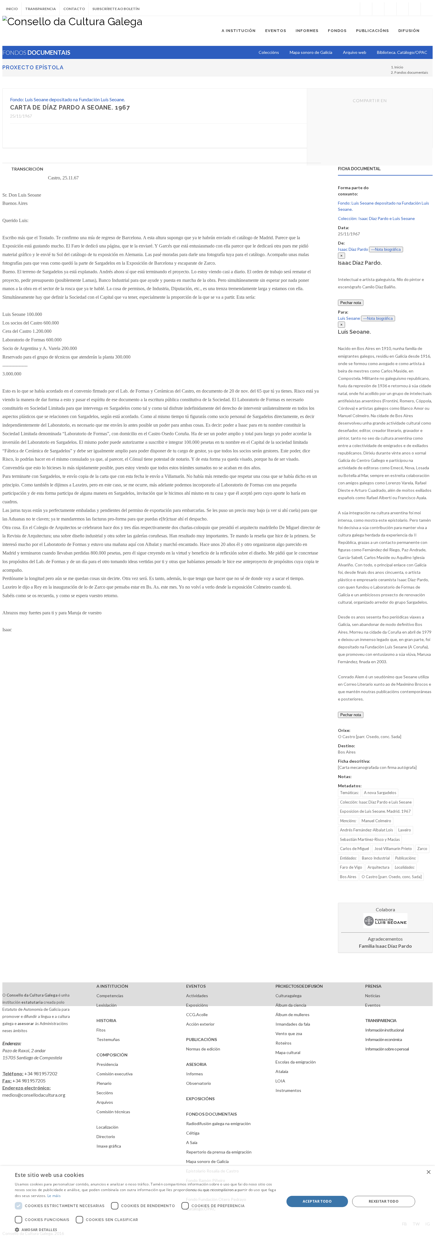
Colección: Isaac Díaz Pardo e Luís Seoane (376, 218)
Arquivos (104, 1102)
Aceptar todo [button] (317, 1201)
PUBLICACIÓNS (201, 1039)
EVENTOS (196, 986)
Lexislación (106, 1005)
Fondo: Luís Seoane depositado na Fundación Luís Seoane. (67, 99)
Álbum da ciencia (291, 1005)
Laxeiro (404, 830)
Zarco (422, 848)
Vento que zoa (289, 1033)
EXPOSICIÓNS (200, 1098)
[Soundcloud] (390, 8)
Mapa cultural (288, 1052)
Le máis (54, 1195)
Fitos (101, 1029)
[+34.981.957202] (414, 8)
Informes (194, 1073)
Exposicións (197, 1005)
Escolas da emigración (296, 1061)
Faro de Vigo (351, 867)
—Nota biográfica (386, 249)
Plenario (104, 1083)
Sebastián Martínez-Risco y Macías (370, 839)
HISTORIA (106, 1020)
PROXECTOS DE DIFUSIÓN (299, 986)
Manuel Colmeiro (376, 820)
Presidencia (107, 1064)
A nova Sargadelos (380, 792)
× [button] (428, 1172)
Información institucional (384, 1029)
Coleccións (269, 52)
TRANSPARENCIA (380, 1020)
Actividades (197, 995)
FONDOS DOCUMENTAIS (211, 1113)
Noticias (372, 995)
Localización (107, 1127)
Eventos (373, 1005)
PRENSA (373, 986)
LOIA (280, 1080)
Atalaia (282, 1071)
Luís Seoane (349, 318)
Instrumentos (288, 1090)
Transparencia (40, 9)
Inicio (12, 9)
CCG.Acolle (197, 1014)
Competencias (109, 995)
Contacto (74, 9)
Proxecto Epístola (33, 67)
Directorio (105, 1136)
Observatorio (198, 1083)
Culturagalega (289, 995)
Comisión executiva (114, 1073)
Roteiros (283, 1042)
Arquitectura (378, 867)
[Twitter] (378, 8)
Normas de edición (203, 1048)
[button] (145, 1230)
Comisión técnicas (113, 1111)
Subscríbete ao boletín (115, 9)
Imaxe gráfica (108, 1145)
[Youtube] (402, 8)
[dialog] (217, 1201)
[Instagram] (354, 8)
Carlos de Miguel (354, 848)
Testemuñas (108, 1039)
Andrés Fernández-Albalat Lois (366, 830)
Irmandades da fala (293, 1023)
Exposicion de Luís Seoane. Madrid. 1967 (375, 811)
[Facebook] (366, 8)
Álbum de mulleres (293, 1014)
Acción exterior (200, 1023)
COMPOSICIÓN (112, 1054)
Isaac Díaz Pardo (353, 249)
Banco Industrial (376, 858)
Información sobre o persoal (387, 1048)
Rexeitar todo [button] (384, 1201)
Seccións (104, 1092)
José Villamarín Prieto (393, 848)
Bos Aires (348, 876)
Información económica (383, 1039)
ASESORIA (196, 1064)
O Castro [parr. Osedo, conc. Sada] (392, 876)
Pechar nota (350, 303)
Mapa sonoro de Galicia (207, 1161)
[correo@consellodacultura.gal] (427, 8)
